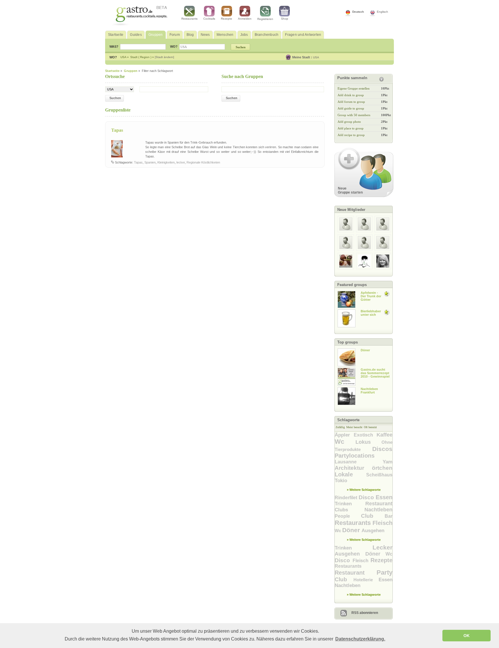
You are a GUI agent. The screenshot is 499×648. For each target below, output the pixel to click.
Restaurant (378, 503)
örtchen (382, 468)
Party (384, 572)
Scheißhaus (379, 474)
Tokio (341, 480)
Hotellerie (366, 579)
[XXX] (346, 231)
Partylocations (355, 455)
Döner (352, 530)
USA (316, 57)
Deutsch (358, 11)
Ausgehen (373, 530)
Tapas (117, 130)
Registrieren (265, 19)
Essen (384, 497)
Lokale (350, 474)
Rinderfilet (347, 497)
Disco (367, 497)
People (348, 516)
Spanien (150, 162)
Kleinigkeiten (166, 162)
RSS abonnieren (364, 613)
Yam (387, 462)
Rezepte (226, 18)
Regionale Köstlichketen (203, 162)
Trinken (350, 503)
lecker (180, 162)
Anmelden (245, 18)
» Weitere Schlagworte (364, 489)
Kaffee (384, 435)
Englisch (382, 11)
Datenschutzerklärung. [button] (360, 638)
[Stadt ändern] (164, 57)
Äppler (344, 435)
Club (373, 516)
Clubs (349, 510)
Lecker (382, 547)
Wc (345, 441)
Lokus (368, 442)
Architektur (353, 468)
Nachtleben (378, 510)
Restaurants (189, 18)
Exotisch (365, 434)
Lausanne (359, 461)
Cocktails (209, 18)
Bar (388, 516)
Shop (284, 18)
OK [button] (466, 635)
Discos (382, 448)
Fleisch (382, 523)
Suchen (115, 98)
